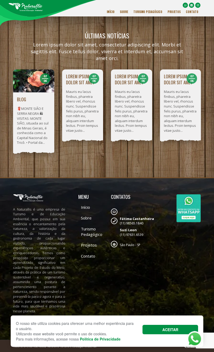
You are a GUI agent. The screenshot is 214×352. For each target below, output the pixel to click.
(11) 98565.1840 (137, 221)
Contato (192, 12)
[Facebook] (191, 5)
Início (111, 12)
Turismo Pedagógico (147, 12)
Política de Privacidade (100, 339)
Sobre (124, 12)
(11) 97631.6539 (131, 232)
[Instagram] (197, 5)
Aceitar (170, 329)
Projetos (174, 12)
